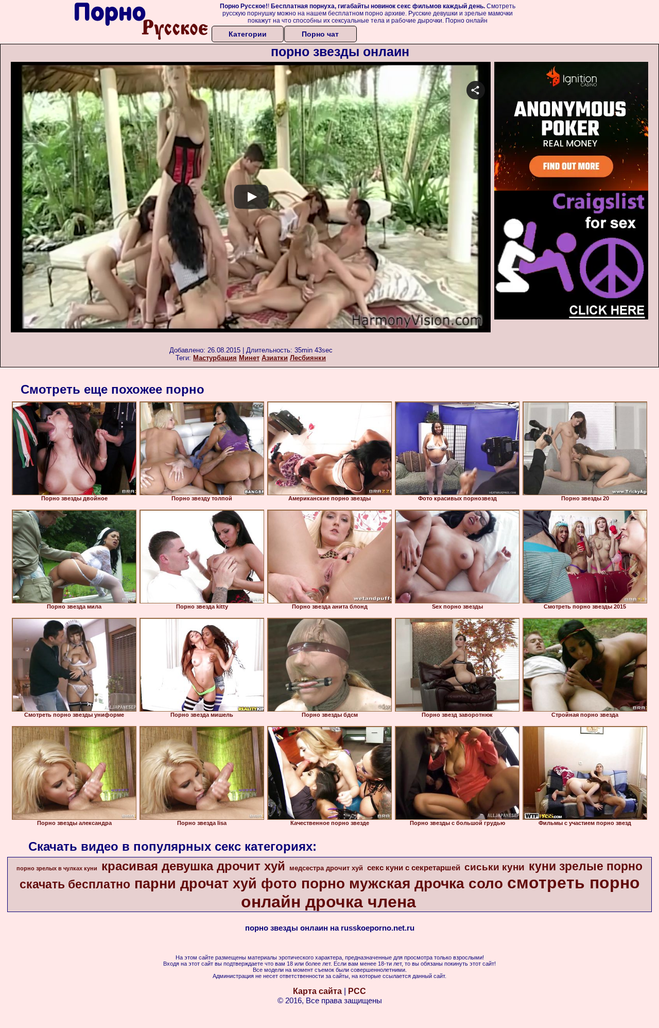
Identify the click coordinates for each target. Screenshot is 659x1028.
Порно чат (320, 34)
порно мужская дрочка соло (402, 883)
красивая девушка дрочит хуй (193, 866)
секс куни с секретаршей (413, 868)
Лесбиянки (308, 358)
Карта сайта (317, 991)
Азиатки (275, 358)
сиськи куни (494, 867)
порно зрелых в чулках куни (56, 868)
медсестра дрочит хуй (326, 868)
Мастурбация (215, 358)
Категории (248, 34)
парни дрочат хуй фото (215, 883)
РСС (357, 991)
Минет (249, 358)
